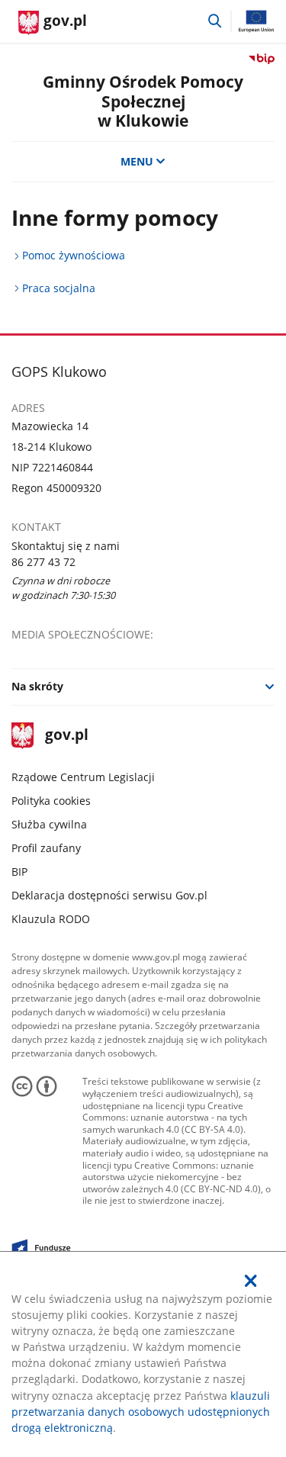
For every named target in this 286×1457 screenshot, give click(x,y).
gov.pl (66, 735)
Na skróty (37, 686)
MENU (137, 161)
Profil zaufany (46, 848)
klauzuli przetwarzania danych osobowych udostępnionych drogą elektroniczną (140, 1411)
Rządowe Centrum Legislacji (83, 777)
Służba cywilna (49, 824)
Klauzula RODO (50, 919)
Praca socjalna (58, 288)
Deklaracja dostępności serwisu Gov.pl (109, 895)
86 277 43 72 (43, 562)
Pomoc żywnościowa (73, 255)
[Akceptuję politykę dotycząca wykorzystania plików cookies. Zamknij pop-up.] (251, 1280)
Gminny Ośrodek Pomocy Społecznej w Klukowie (143, 100)
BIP (19, 871)
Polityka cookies (51, 800)
